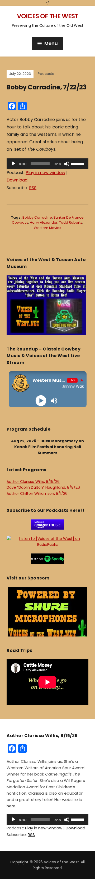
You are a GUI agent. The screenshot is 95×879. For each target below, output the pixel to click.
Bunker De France (69, 217)
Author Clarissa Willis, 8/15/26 (33, 481)
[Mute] (66, 163)
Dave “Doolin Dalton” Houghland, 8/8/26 (43, 487)
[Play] (13, 163)
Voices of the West (47, 16)
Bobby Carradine (37, 217)
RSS (32, 188)
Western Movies (47, 227)
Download (17, 180)
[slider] (78, 163)
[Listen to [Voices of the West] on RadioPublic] (47, 541)
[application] (47, 163)
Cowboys (20, 222)
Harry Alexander (44, 222)
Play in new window (45, 173)
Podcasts (46, 73)
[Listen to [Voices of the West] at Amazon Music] (47, 524)
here (11, 806)
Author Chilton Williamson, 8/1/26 (37, 493)
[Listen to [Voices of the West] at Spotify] (47, 558)
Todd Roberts (70, 222)
